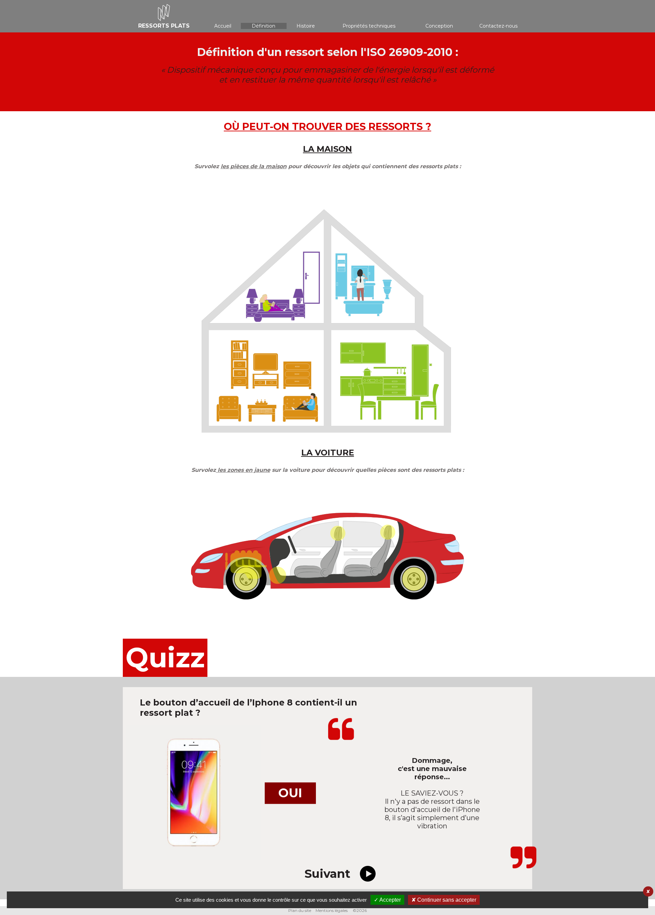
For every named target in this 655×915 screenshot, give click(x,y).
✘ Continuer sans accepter (443, 900)
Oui (290, 792)
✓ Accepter (387, 900)
